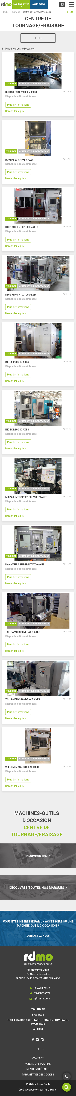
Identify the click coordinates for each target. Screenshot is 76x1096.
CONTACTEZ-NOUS (38, 935)
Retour (69, 12)
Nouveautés (37, 856)
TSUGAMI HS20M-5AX (22, 632)
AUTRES (38, 1029)
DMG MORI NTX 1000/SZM (20, 294)
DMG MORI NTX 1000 (22, 227)
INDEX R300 (17, 362)
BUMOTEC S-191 (19, 159)
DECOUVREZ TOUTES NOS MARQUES (37, 887)
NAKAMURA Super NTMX (24, 564)
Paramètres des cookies (38, 1074)
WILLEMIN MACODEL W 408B (22, 767)
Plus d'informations (18, 104)
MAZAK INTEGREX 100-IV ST (26, 497)
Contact (38, 1058)
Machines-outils (21, 4)
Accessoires (39, 4)
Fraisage (38, 1014)
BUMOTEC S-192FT (21, 92)
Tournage (11, 84)
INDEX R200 (17, 429)
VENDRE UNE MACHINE (38, 1063)
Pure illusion (50, 1089)
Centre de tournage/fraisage (34, 84)
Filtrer (38, 38)
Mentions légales (38, 1069)
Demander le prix (15, 111)
